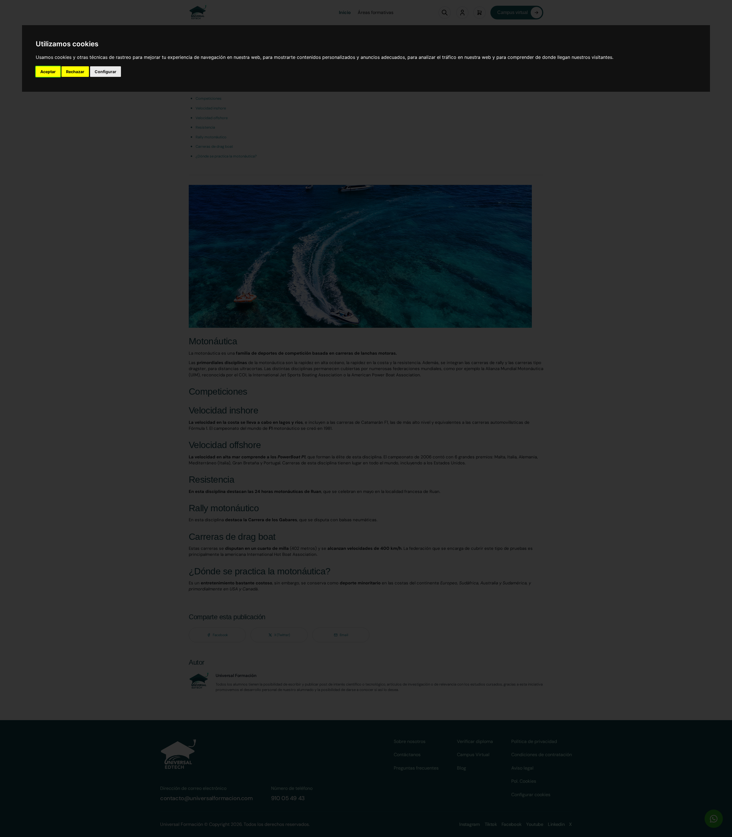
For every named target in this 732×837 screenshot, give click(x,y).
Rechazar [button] (75, 71)
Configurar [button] (105, 71)
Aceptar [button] (48, 71)
